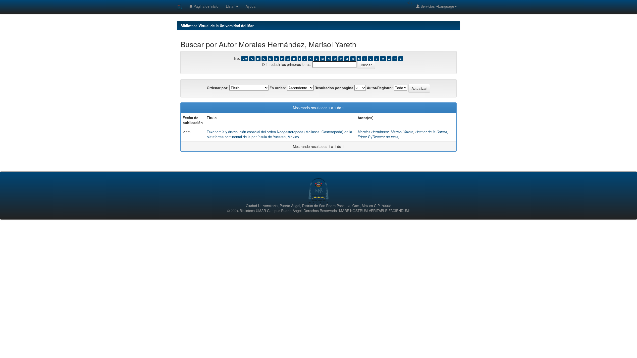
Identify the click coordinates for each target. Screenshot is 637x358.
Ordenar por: (217, 87)
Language (446, 6)
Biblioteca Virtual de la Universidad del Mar (217, 25)
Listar (231, 6)
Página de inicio (205, 6)
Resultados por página (334, 87)
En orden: (277, 87)
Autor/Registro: (380, 87)
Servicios (428, 6)
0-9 (245, 58)
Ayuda (251, 6)
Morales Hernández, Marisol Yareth (385, 131)
